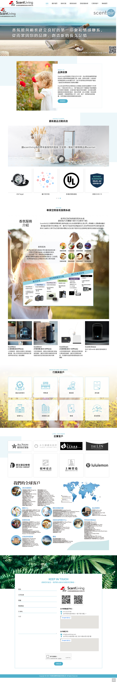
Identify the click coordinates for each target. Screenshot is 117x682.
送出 (57, 664)
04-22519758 (67, 611)
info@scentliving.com (69, 634)
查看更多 (62, 101)
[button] (56, 198)
